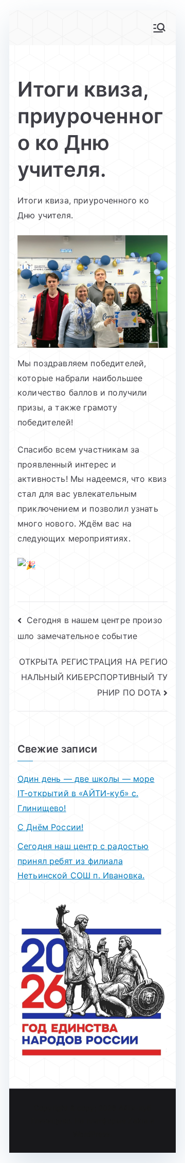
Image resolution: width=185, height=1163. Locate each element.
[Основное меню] (159, 28)
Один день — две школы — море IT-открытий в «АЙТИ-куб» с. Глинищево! (85, 794)
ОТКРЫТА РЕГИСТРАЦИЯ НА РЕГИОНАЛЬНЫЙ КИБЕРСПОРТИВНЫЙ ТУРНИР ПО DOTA (93, 676)
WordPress (91, 1134)
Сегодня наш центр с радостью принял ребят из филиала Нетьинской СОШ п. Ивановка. (83, 861)
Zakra (138, 1120)
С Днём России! (50, 827)
